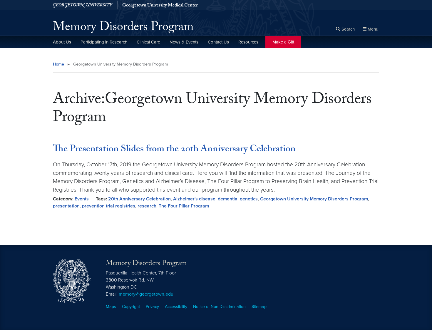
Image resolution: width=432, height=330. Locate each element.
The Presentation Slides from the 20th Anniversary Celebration (174, 150)
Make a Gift (283, 42)
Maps (111, 306)
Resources (248, 42)
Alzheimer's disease (194, 199)
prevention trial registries (108, 206)
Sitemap (259, 306)
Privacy (152, 306)
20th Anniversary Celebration (139, 199)
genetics (249, 199)
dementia (227, 199)
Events (82, 199)
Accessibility (176, 306)
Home (58, 64)
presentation (66, 206)
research (147, 206)
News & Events (184, 42)
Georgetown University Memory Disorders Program (314, 199)
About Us (62, 42)
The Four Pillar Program (184, 206)
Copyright (131, 306)
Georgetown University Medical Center (160, 5)
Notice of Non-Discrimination (219, 306)
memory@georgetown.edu (146, 294)
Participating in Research (104, 42)
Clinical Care (148, 42)
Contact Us (218, 42)
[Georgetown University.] (83, 5)
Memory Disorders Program (123, 28)
